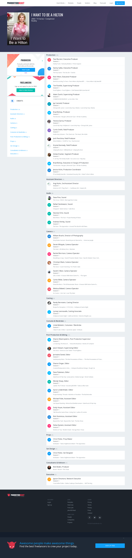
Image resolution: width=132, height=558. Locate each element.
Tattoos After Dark (83, 386)
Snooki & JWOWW (71, 386)
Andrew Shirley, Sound (61, 222)
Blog (95, 3)
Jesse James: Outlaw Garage (75, 377)
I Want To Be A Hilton (88, 174)
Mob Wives (56, 218)
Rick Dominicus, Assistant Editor (65, 416)
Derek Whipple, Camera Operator (65, 244)
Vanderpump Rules (58, 359)
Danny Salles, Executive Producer (65, 68)
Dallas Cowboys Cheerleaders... (74, 483)
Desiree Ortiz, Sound (61, 213)
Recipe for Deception (59, 307)
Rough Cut (92, 368)
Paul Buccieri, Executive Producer (65, 59)
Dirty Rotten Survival (59, 240)
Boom (55, 469)
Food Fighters (57, 90)
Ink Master (56, 444)
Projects (70, 522)
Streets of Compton (88, 344)
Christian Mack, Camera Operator (65, 262)
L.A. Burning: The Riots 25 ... (61, 344)
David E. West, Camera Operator (65, 271)
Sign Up (49, 505)
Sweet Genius (64, 209)
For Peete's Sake (75, 267)
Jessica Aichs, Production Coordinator (67, 170)
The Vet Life (66, 72)
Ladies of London (82, 412)
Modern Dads (67, 430)
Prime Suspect (77, 64)
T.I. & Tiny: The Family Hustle (61, 159)
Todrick (73, 72)
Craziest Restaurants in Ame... (61, 368)
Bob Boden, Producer (61, 467)
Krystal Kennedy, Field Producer (65, 145)
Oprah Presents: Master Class (73, 258)
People (79, 3)
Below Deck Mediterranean (74, 403)
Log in (111, 3)
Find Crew (70, 505)
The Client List (70, 134)
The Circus (56, 200)
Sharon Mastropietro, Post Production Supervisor (72, 339)
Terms (89, 505)
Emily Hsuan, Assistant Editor (64, 407)
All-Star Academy (82, 117)
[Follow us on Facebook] (89, 517)
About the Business (75, 344)
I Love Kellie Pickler (58, 483)
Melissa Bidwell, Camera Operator (66, 288)
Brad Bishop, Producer (61, 112)
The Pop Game (57, 72)
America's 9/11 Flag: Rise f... (61, 188)
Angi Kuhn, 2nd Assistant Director (66, 183)
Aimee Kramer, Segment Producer (66, 154)
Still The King (88, 483)
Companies (71, 520)
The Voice (56, 267)
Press (89, 510)
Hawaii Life (83, 188)
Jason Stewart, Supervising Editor (65, 348)
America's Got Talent (66, 350)
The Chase (66, 469)
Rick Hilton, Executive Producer (65, 77)
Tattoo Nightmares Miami (67, 444)
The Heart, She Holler (81, 134)
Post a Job (103, 3)
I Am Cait (62, 293)
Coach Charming (65, 267)
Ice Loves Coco (75, 159)
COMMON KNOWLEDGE (60, 99)
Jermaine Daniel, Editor (61, 355)
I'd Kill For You (67, 141)
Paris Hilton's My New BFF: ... (77, 81)
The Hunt (55, 249)
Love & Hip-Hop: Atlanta (72, 108)
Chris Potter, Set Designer (63, 453)
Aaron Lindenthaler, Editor (63, 390)
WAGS (62, 200)
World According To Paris (60, 81)
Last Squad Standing (59, 403)
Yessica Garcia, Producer (62, 121)
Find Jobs (70, 3)
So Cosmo (56, 293)
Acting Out (72, 412)
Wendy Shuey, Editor (61, 381)
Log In (49, 502)
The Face (63, 218)
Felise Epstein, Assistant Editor (64, 425)
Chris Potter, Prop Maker (62, 439)
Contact (90, 513)
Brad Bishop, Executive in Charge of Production (71, 163)
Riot (77, 99)
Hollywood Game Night (81, 307)
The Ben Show (79, 421)
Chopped (56, 209)
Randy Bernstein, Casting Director (66, 302)
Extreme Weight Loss (85, 316)
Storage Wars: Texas (78, 430)
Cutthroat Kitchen (73, 316)
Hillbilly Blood (68, 150)
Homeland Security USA (73, 174)
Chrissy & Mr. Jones (58, 108)
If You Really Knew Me (59, 174)
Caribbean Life (74, 188)
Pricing (90, 502)
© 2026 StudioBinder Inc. (95, 523)
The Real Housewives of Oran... (93, 359)
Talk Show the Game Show (60, 412)
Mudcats (72, 249)
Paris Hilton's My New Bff (94, 81)
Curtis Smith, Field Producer (63, 130)
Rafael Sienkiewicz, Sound (62, 204)
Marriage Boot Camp (71, 200)
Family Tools (56, 64)
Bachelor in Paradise (75, 394)
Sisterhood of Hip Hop (59, 377)
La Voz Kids (71, 99)
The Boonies (56, 117)
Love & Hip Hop (75, 125)
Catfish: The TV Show (59, 386)
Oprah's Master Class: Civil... (91, 258)
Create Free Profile (26, 90)
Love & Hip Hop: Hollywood (61, 125)
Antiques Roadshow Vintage (79, 368)
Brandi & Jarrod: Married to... (74, 240)
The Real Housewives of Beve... (74, 359)
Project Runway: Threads (60, 394)
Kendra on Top (57, 430)
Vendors (87, 3)
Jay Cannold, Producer (61, 103)
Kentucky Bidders (67, 64)
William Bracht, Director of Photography (68, 236)
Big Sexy (83, 159)
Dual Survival (75, 141)
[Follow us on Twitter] (94, 517)
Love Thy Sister (71, 293)
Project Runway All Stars (74, 218)
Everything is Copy (58, 258)
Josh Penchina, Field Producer (64, 138)
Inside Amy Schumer (59, 134)
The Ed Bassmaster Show (70, 284)
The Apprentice (63, 226)
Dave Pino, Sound (59, 197)
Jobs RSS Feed (72, 510)
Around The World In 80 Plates (78, 226)
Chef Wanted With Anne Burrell (80, 90)
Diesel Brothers (57, 284)
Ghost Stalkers (57, 141)
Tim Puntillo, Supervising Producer (66, 86)
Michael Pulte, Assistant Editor (64, 399)
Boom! (60, 469)
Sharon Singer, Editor (61, 363)
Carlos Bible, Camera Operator (64, 280)
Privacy (90, 508)
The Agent (84, 275)
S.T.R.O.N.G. (70, 307)
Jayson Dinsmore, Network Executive (67, 479)
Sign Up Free (120, 3)
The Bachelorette (87, 394)
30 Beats (79, 330)
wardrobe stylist (71, 330)
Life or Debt (56, 275)
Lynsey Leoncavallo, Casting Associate (67, 311)
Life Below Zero (64, 249)
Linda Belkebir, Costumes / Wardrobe (67, 325)
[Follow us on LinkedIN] (100, 517)
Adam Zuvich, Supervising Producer (66, 94)
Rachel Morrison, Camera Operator (66, 253)
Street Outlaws (89, 377)
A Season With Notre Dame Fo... (70, 275)
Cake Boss (72, 209)
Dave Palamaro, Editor (61, 372)
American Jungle (88, 240)
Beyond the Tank (58, 421)
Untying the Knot (58, 150)
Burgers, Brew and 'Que (68, 117)
